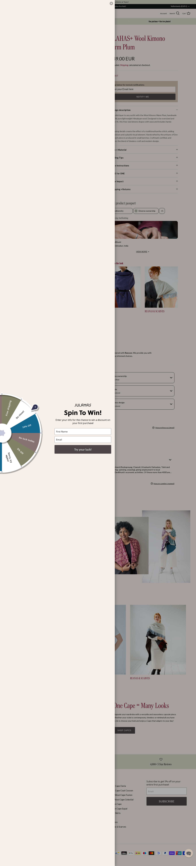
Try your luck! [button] (83, 449)
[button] (189, 853)
